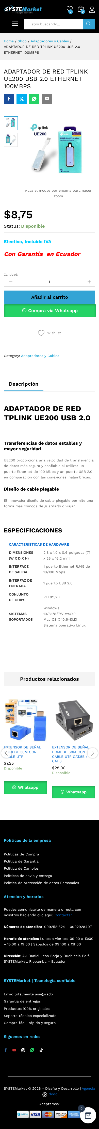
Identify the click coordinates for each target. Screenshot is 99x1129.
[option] (25, 750)
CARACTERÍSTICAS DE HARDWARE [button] (39, 544)
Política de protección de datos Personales (41, 883)
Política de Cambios (21, 868)
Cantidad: (11, 274)
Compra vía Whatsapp (53, 310)
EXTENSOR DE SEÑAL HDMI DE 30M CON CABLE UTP (22, 751)
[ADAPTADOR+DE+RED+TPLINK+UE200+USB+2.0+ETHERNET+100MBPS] (21, 99)
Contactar (63, 915)
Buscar (89, 24)
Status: (12, 226)
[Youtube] (14, 1050)
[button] (13, 738)
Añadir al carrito (49, 297)
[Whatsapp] (32, 1050)
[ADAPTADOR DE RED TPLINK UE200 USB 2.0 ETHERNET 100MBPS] (9, 99)
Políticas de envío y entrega (28, 876)
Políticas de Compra (21, 854)
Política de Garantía (21, 861)
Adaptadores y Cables (40, 356)
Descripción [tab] (23, 383)
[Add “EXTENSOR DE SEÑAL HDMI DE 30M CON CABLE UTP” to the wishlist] (37, 738)
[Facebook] (5, 1050)
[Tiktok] (41, 1050)
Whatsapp (27, 787)
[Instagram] (23, 1050)
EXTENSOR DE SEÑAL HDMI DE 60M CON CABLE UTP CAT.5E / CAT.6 (70, 754)
